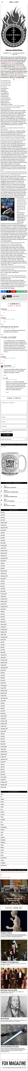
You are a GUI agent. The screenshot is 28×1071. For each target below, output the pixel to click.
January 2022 (3, 627)
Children (2, 799)
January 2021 (3, 657)
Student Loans (3, 857)
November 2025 (4, 522)
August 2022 (3, 609)
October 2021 (3, 634)
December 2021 (4, 629)
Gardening (3, 819)
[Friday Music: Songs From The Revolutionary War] (14, 898)
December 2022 (4, 599)
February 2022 (4, 624)
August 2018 (3, 731)
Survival (2, 860)
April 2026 (3, 520)
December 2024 (4, 550)
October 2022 (3, 604)
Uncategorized (4, 865)
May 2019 (2, 708)
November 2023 (4, 571)
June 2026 (3, 515)
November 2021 (4, 632)
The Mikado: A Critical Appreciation (10, 962)
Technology (3, 863)
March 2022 (3, 622)
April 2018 (3, 741)
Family (2, 807)
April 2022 (3, 619)
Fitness (2, 817)
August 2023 (3, 578)
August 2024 (3, 560)
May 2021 (2, 647)
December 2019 (4, 690)
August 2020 (3, 670)
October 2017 (3, 756)
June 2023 (3, 583)
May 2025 (3, 538)
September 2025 (4, 527)
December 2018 (4, 721)
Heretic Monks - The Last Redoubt (8, 337)
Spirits (2, 852)
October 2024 (3, 555)
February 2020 (4, 685)
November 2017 (4, 754)
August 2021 (3, 639)
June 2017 (3, 767)
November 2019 (4, 693)
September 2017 (4, 759)
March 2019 (3, 713)
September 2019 (4, 698)
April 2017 (3, 772)
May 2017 (2, 769)
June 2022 (3, 614)
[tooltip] (3, 291)
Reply (2, 315)
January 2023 (3, 596)
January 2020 (3, 688)
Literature (21, 53)
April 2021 (3, 650)
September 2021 (4, 637)
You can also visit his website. (16, 74)
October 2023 (3, 573)
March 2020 (3, 683)
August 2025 (3, 530)
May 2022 (3, 616)
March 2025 (3, 543)
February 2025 (4, 545)
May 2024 (3, 568)
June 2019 (3, 705)
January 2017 (3, 779)
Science (2, 850)
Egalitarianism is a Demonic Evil (10, 487)
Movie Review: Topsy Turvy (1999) (9, 990)
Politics (2, 845)
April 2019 (3, 711)
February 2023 (4, 594)
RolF (7, 378)
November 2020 (4, 662)
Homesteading (3, 827)
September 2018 (4, 728)
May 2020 (3, 677)
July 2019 (2, 703)
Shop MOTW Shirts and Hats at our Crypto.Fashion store (14, 872)
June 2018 (3, 736)
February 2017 (3, 777)
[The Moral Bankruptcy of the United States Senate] (14, 885)
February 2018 (3, 746)
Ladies (2, 832)
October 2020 (3, 665)
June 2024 (3, 566)
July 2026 (2, 512)
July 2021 (2, 642)
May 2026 (3, 517)
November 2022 (4, 601)
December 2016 (4, 782)
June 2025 (3, 535)
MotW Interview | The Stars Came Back (9, 326)
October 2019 (3, 695)
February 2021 (3, 655)
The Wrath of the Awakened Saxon (10, 496)
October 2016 (3, 787)
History (2, 824)
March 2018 (3, 744)
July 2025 (2, 532)
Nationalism (3, 840)
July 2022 (2, 611)
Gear (2, 822)
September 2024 (4, 558)
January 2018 (3, 749)
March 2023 (3, 591)
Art (14, 53)
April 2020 (3, 680)
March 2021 (3, 652)
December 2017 (4, 751)
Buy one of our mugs (5, 877)
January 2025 (3, 548)
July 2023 (2, 581)
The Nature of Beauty (6, 933)
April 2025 (3, 540)
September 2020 (4, 667)
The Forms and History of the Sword (10, 1046)
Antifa (2, 794)
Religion (2, 847)
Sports (2, 855)
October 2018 (3, 726)
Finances (2, 812)
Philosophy (3, 842)
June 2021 (3, 644)
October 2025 (3, 525)
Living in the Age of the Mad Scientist (11, 492)
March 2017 (3, 774)
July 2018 (2, 733)
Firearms (2, 814)
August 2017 (3, 761)
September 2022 (4, 606)
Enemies (2, 804)
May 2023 (3, 586)
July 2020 (2, 672)
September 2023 (4, 576)
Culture (17, 53)
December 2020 (4, 660)
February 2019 (3, 716)
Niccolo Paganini (5, 1018)
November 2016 (4, 784)
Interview (2, 829)
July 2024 (2, 563)
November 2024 (4, 553)
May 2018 (2, 739)
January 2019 (3, 718)
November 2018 (4, 723)
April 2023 (3, 588)
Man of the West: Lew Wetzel (9, 505)
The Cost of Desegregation (9, 501)
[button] (25, 439)
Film (1, 809)
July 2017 (2, 764)
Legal (2, 835)
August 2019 (3, 700)
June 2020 (3, 675)
